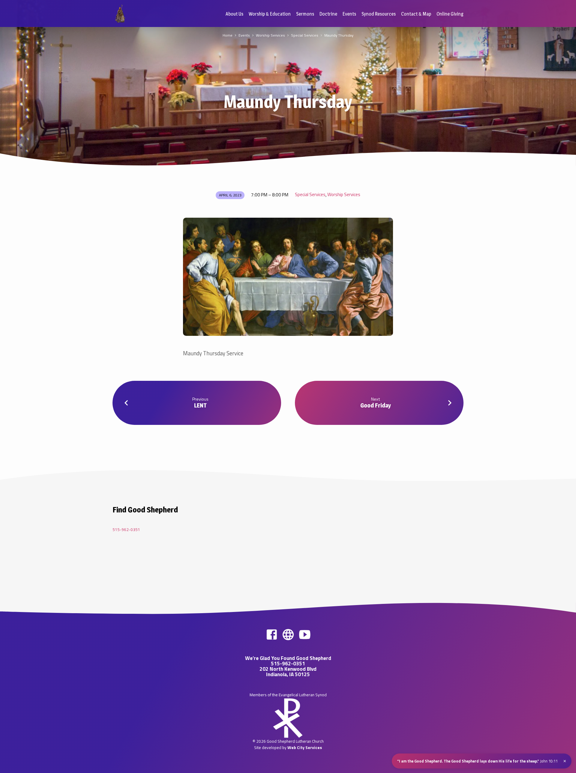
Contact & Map (416, 14)
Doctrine (328, 14)
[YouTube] (304, 634)
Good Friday (375, 405)
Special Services (304, 35)
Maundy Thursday (338, 35)
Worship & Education (270, 14)
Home (227, 35)
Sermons (305, 14)
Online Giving (450, 14)
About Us (234, 14)
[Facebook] (271, 634)
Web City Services (304, 748)
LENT (200, 405)
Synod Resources (379, 14)
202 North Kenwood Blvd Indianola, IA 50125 (288, 671)
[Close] (565, 761)
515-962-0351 (126, 530)
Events (349, 14)
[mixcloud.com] (288, 634)
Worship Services (270, 35)
